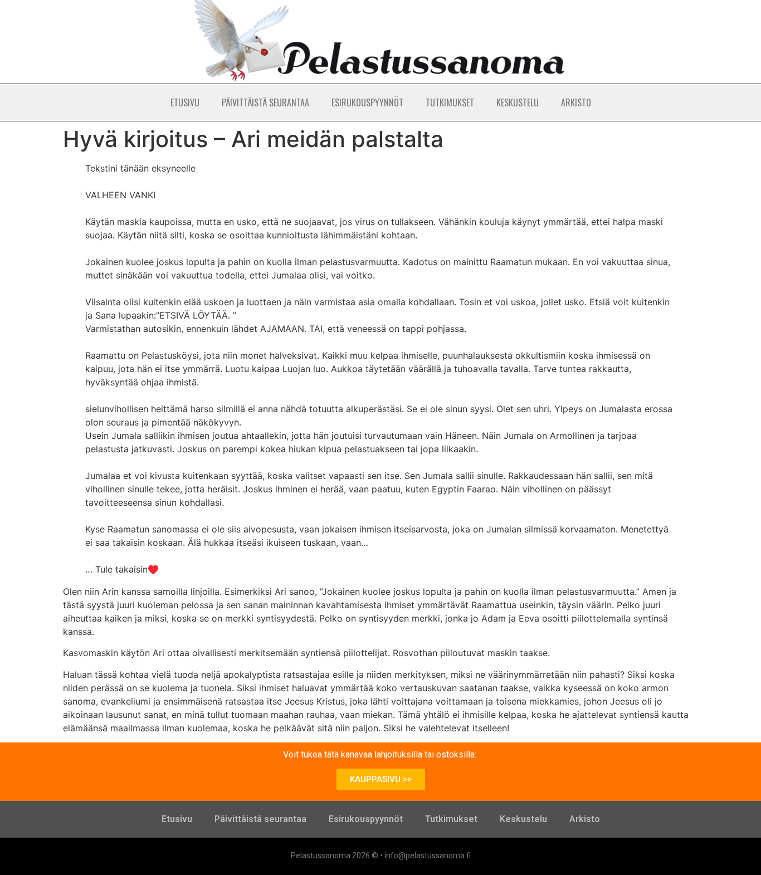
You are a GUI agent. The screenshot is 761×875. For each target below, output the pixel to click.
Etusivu (184, 102)
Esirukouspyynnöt (367, 102)
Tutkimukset (450, 102)
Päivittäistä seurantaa (265, 102)
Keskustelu (517, 102)
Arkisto (576, 102)
